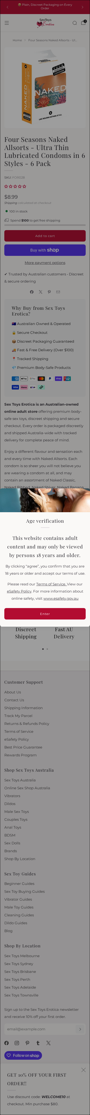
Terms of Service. (51, 584)
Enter (45, 614)
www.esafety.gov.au (60, 598)
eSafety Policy (19, 591)
